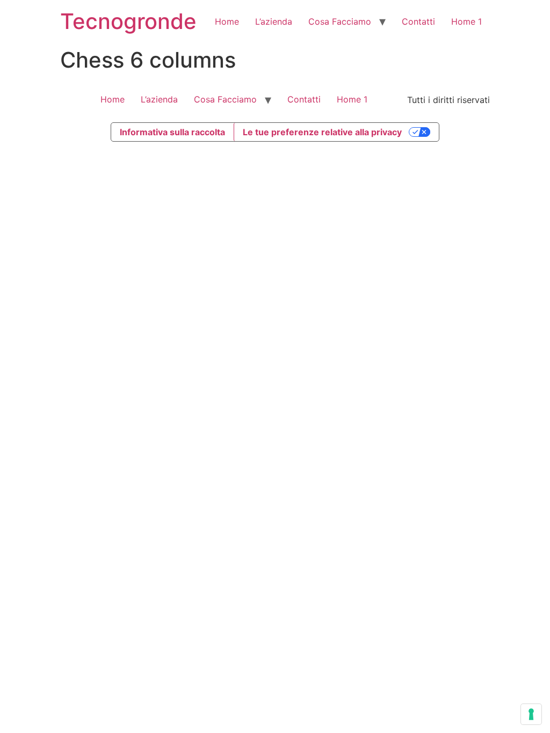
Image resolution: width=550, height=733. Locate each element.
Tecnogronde (128, 21)
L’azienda (273, 21)
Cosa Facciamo (339, 21)
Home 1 (466, 21)
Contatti (418, 21)
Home (227, 21)
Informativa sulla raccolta (172, 132)
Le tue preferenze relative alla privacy (322, 132)
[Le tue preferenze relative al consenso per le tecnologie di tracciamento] (531, 714)
